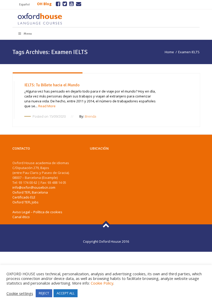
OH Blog (44, 3)
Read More (47, 106)
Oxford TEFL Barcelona (30, 192)
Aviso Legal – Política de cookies (37, 212)
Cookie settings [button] (19, 293)
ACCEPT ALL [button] (65, 293)
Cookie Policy (102, 283)
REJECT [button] (44, 293)
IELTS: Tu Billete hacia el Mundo (52, 85)
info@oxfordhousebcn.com (33, 187)
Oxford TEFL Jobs (25, 202)
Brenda (90, 116)
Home (169, 52)
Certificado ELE (23, 197)
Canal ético (21, 217)
